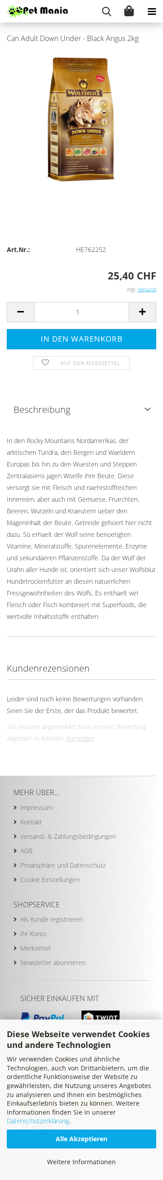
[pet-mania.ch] (34, 11)
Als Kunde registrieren (51, 919)
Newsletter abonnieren (53, 962)
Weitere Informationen (81, 1161)
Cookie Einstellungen (50, 879)
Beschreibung (42, 409)
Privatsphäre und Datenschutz (62, 865)
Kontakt (31, 822)
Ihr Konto (33, 933)
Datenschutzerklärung (38, 1120)
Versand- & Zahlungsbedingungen (68, 836)
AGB (26, 850)
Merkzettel (35, 948)
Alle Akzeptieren (81, 1138)
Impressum (36, 807)
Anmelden (80, 738)
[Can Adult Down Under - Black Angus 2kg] (81, 118)
